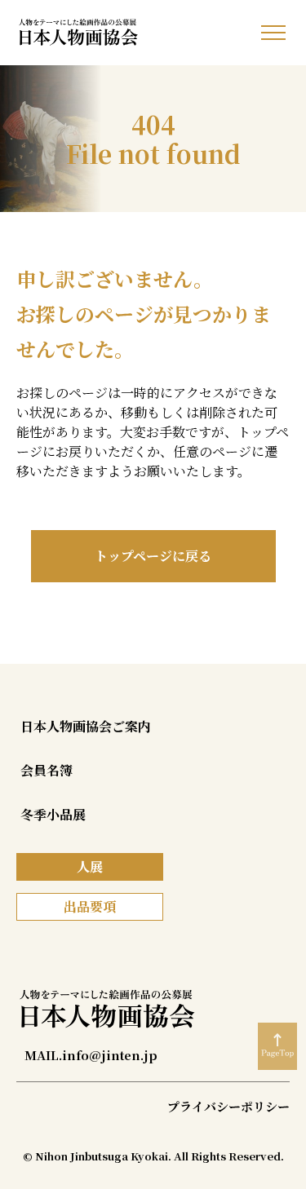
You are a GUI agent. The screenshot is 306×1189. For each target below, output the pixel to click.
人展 (90, 866)
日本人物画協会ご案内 (85, 726)
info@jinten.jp (109, 1054)
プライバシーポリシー (228, 1106)
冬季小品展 (53, 814)
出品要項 (90, 906)
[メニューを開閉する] (273, 32)
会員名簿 (46, 770)
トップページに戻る (153, 555)
